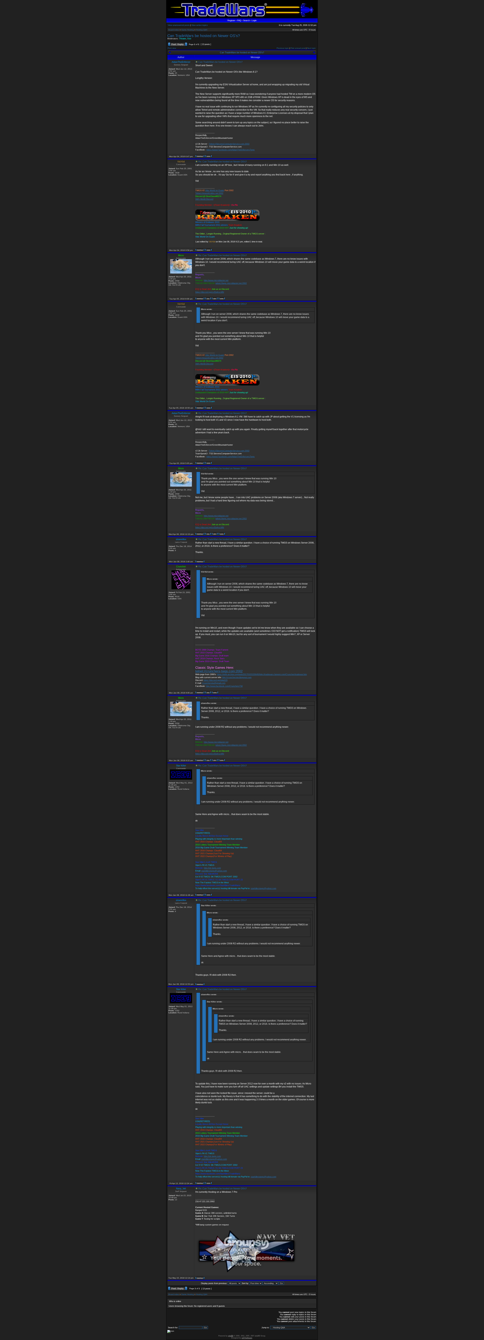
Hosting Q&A (201, 30)
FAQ (239, 20)
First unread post (298, 48)
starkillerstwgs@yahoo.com (214, 871)
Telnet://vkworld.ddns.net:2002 (209, 193)
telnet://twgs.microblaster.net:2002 (231, 283)
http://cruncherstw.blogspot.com (236, 677)
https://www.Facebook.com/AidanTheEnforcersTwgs (230, 150)
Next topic (311, 48)
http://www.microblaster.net (216, 280)
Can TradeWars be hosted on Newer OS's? (203, 36)
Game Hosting (187, 30)
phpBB (230, 1336)
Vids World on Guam (214, 190)
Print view (172, 48)
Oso (189, 38)
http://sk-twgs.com (212, 868)
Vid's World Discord (204, 199)
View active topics (199, 25)
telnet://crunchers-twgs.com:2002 (219, 671)
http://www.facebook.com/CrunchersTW (224, 686)
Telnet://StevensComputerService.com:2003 (229, 144)
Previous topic (283, 48)
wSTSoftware (247, 1338)
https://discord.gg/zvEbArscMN (209, 292)
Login (254, 20)
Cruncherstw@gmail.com (213, 683)
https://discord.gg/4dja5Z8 (215, 680)
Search (246, 20)
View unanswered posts (179, 25)
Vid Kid (212, 241)
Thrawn (182, 38)
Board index (173, 30)
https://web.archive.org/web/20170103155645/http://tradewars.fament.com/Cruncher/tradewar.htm (262, 674)
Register (231, 20)
